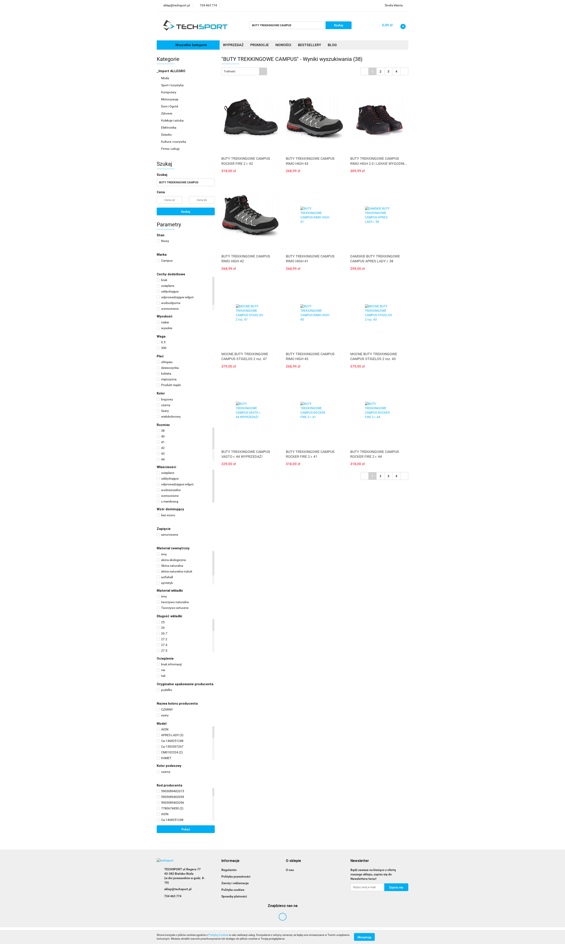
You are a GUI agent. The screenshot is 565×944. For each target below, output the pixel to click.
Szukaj (185, 211)
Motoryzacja (170, 99)
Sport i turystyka (172, 85)
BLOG (332, 45)
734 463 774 (172, 896)
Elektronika (169, 127)
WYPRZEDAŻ (233, 45)
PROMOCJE (259, 45)
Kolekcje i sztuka (172, 120)
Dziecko (166, 134)
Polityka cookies (232, 889)
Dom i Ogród (170, 106)
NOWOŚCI (283, 45)
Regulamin (229, 870)
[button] (230, 861)
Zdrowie (167, 113)
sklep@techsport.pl (178, 889)
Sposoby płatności (234, 896)
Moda (165, 78)
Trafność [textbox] (229, 71)
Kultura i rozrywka (174, 141)
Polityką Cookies (218, 934)
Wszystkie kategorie (190, 45)
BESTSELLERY (309, 45)
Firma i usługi (170, 148)
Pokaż (185, 829)
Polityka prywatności (235, 876)
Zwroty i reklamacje (235, 883)
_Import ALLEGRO (171, 71)
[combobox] (244, 71)
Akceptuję (364, 937)
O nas (290, 870)
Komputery (169, 92)
